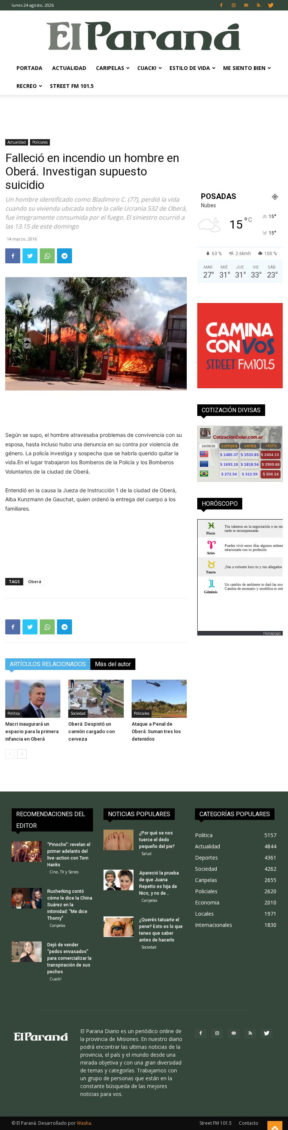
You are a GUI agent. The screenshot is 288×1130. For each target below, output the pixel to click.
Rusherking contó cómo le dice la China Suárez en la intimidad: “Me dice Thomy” (69, 905)
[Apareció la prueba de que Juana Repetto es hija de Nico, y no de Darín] (119, 880)
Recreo (26, 85)
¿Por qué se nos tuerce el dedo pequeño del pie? (157, 839)
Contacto (248, 1123)
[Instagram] (233, 5)
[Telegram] (64, 255)
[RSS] (258, 5)
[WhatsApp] (47, 255)
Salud (146, 853)
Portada (29, 67)
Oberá (34, 581)
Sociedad (78, 713)
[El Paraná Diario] (144, 35)
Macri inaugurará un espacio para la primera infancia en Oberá (31, 731)
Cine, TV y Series (64, 872)
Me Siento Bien (244, 67)
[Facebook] (221, 5)
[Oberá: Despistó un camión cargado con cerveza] (95, 698)
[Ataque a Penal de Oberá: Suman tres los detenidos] (159, 698)
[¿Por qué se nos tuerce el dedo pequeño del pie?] (119, 840)
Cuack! (146, 67)
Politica (14, 713)
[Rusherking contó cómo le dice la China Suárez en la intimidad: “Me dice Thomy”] (27, 898)
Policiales (40, 142)
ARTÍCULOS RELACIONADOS (48, 664)
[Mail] (246, 5)
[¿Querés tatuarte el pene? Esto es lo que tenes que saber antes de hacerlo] (119, 926)
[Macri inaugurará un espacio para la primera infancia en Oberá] (32, 698)
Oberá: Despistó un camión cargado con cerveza (91, 731)
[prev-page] (10, 754)
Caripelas (110, 67)
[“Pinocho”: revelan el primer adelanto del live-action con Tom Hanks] (27, 851)
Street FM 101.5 (72, 85)
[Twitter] (270, 5)
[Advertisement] (144, 111)
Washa (84, 1123)
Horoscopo (271, 633)
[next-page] (22, 754)
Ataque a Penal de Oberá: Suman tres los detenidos (156, 731)
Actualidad (69, 67)
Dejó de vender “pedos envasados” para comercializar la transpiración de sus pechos (69, 958)
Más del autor (113, 664)
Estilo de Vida (190, 67)
